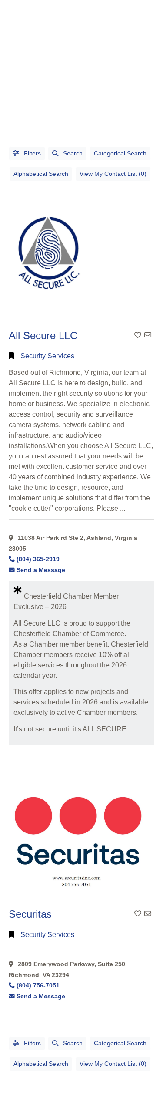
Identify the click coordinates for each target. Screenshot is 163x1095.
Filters (31, 153)
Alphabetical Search (40, 173)
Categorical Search (120, 153)
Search (73, 153)
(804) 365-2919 (38, 559)
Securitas (30, 914)
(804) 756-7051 (38, 985)
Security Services (47, 356)
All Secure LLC (43, 335)
